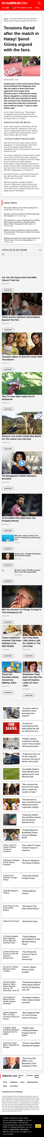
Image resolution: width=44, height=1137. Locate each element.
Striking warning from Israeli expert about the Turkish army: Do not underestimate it (22, 240)
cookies (20, 1120)
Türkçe (37, 8)
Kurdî (30, 8)
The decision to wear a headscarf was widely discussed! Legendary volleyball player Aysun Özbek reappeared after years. (22, 223)
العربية (14, 8)
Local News (14, 1086)
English (6, 8)
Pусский (22, 8)
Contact (30, 1075)
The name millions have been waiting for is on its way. (21, 208)
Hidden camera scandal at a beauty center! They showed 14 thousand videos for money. (22, 232)
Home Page (37, 1076)
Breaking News (32, 1082)
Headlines (13, 1082)
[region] (22, 1126)
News (5, 1086)
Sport (22, 1082)
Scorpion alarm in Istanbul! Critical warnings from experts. (21, 215)
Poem (5, 1082)
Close (38, 1126)
